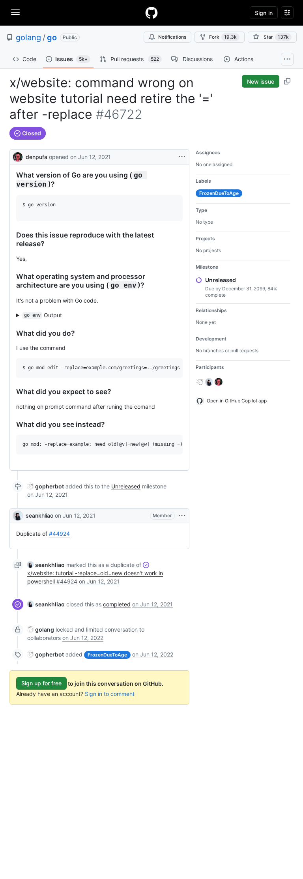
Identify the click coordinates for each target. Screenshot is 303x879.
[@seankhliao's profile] (17, 515)
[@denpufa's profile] (17, 156)
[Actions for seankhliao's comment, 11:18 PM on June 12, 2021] (181, 515)
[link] (45, 486)
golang (28, 37)
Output (43, 315)
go (52, 37)
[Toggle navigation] (15, 12)
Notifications (172, 37)
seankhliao (39, 515)
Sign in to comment (110, 693)
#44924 (59, 533)
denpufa (36, 156)
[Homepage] (151, 12)
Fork (223, 37)
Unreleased (125, 486)
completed (117, 604)
